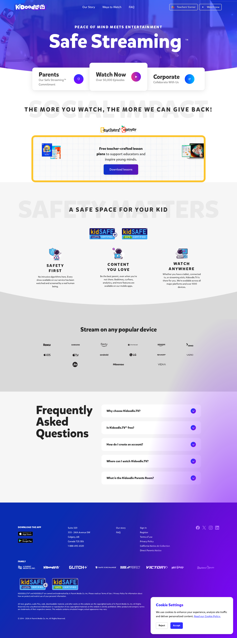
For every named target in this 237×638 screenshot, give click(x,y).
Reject (162, 625)
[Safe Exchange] (106, 567)
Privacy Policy (147, 541)
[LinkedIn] (217, 528)
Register (144, 532)
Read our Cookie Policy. (207, 616)
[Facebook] (198, 528)
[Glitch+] (80, 567)
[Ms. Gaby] (182, 567)
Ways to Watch (111, 7)
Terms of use (146, 536)
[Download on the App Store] (25, 534)
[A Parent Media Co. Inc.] (29, 567)
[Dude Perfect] (131, 567)
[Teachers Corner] (208, 567)
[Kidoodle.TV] (54, 567)
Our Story (88, 7)
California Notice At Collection (155, 546)
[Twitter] (204, 528)
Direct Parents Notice (150, 550)
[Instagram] (211, 528)
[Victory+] (157, 567)
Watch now (213, 7)
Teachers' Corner (186, 7)
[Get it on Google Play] (25, 540)
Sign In (143, 527)
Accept (176, 625)
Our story (121, 527)
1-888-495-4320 (76, 546)
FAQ (131, 7)
